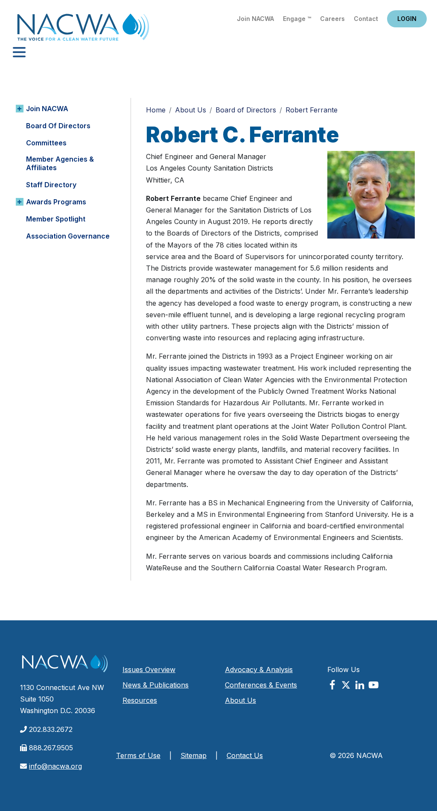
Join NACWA (255, 18)
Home (83, 30)
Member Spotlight (55, 219)
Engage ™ (297, 18)
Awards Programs (56, 202)
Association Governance (68, 236)
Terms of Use (138, 755)
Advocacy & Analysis (259, 669)
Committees (46, 143)
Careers (332, 18)
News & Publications (155, 685)
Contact (366, 18)
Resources (139, 700)
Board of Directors (58, 125)
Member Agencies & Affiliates (60, 163)
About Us (190, 110)
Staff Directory (51, 184)
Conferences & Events (261, 685)
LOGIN (407, 18)
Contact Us (245, 755)
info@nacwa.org (55, 766)
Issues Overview (148, 669)
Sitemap (194, 755)
